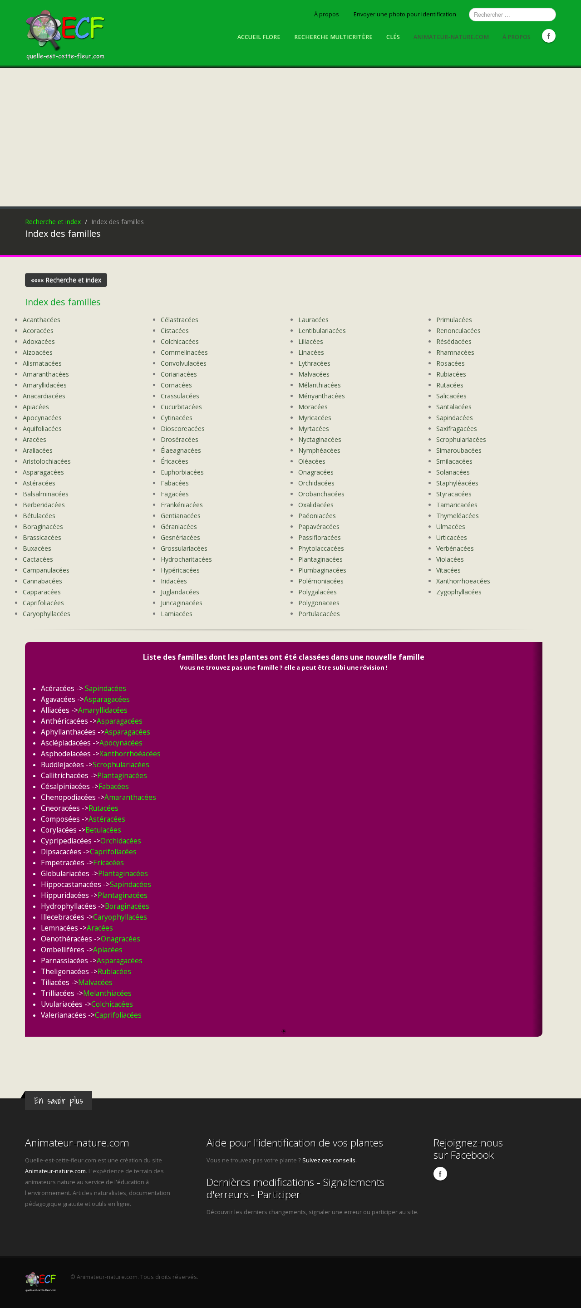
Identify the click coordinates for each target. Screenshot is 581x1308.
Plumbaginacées (322, 570)
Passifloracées (319, 537)
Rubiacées (451, 374)
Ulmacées (450, 526)
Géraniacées (179, 526)
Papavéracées (319, 526)
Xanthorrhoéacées (130, 754)
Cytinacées (176, 417)
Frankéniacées (182, 504)
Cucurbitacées (181, 406)
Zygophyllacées (459, 592)
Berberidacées (44, 504)
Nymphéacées (319, 450)
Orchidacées (316, 483)
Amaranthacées (46, 374)
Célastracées (179, 319)
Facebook (549, 36)
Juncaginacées (181, 602)
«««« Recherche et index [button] (66, 279)
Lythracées (314, 363)
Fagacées (175, 494)
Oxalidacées (316, 504)
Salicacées (451, 396)
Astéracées (39, 483)
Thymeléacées (457, 515)
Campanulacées (46, 570)
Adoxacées (39, 341)
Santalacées (454, 406)
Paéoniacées (317, 515)
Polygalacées (317, 592)
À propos (326, 14)
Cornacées (176, 385)
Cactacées (38, 559)
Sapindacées (454, 417)
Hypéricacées (180, 570)
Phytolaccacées (321, 548)
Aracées (34, 439)
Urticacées (451, 537)
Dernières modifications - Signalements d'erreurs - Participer (295, 1188)
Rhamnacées (455, 352)
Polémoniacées (321, 581)
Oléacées (311, 461)
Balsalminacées (46, 494)
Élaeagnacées (181, 450)
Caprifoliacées (43, 602)
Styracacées (454, 494)
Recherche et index (53, 221)
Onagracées (316, 472)
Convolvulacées (184, 363)
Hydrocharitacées (186, 559)
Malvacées (314, 374)
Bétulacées (39, 515)
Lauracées (313, 319)
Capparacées (42, 592)
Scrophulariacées (461, 439)
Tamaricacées (457, 504)
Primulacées (454, 319)
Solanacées (453, 472)
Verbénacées (455, 548)
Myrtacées (313, 428)
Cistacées (175, 330)
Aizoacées (38, 352)
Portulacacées (319, 613)
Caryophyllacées (46, 613)
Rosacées (450, 363)
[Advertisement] (290, 136)
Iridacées (174, 581)
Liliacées (310, 341)
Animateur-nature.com (451, 37)
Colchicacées (180, 341)
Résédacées (454, 341)
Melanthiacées (107, 993)
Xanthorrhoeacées (463, 581)
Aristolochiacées (47, 461)
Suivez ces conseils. (329, 1160)
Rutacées (449, 385)
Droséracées (179, 439)
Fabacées (175, 483)
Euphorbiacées (182, 472)
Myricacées (314, 417)
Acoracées (38, 330)
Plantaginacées (320, 559)
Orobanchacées (321, 494)
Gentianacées (181, 515)
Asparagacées (43, 472)
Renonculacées (458, 330)
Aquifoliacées (42, 428)
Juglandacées (180, 592)
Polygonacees (319, 602)
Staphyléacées (457, 483)
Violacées (450, 559)
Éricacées (174, 461)
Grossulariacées (184, 548)
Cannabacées (42, 581)
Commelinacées (184, 352)
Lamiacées (176, 613)
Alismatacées (42, 363)
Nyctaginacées (319, 439)
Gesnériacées (180, 537)
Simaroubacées (459, 450)
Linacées (311, 352)
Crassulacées (180, 396)
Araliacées (38, 450)
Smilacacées (454, 461)
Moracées (313, 406)
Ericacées (108, 862)
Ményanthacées (321, 396)
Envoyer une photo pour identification (405, 14)
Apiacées (36, 406)
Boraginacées (43, 526)
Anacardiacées (44, 396)
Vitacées (448, 570)
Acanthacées (41, 319)
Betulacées (103, 830)
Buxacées (37, 548)
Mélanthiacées (319, 385)
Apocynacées (42, 417)
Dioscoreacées (183, 428)
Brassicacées (42, 537)
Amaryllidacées (45, 385)
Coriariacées (179, 374)
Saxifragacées (456, 428)
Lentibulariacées (322, 330)
